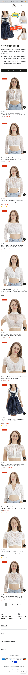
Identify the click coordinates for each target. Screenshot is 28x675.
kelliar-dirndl (11, 666)
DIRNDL (2, 633)
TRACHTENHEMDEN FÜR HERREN (8, 641)
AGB (18, 669)
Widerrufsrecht (20, 668)
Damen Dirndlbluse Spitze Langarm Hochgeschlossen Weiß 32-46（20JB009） (13, 113)
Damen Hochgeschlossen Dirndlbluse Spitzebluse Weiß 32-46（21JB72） (12, 201)
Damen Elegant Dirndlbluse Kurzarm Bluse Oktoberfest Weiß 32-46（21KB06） (13, 464)
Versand (23, 669)
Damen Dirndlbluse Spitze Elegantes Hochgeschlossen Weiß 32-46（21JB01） (12, 597)
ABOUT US (3, 649)
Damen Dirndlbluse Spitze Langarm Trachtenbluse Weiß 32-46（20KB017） (12, 158)
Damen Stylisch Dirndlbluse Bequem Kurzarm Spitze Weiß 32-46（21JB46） (12, 334)
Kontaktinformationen (14, 671)
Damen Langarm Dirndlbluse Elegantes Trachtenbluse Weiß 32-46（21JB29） (12, 245)
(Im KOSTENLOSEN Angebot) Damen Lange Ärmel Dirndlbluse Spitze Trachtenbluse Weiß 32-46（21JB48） (14, 291)
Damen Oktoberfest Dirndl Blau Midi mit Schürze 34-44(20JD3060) (12, 420)
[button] (22, 5)
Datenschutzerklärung (10, 669)
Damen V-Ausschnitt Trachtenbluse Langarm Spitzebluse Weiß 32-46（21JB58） (13, 507)
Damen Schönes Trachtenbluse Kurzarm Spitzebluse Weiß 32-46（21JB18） (12, 552)
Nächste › (20, 604)
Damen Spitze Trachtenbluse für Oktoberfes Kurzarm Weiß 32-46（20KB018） (14, 377)
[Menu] (2, 5)
